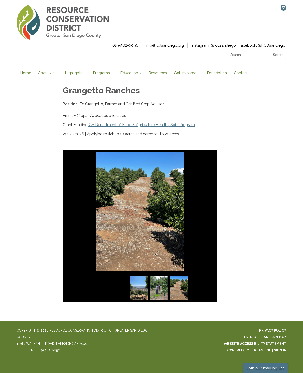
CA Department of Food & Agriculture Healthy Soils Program (141, 125)
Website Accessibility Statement (255, 344)
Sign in (280, 350)
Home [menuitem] (25, 73)
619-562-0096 (125, 45)
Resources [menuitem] (157, 73)
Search (278, 55)
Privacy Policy (272, 330)
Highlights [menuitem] (73, 73)
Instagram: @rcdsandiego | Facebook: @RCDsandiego (238, 45)
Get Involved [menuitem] (185, 73)
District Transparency (264, 337)
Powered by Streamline (248, 350)
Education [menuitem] (129, 73)
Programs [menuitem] (101, 73)
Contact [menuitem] (241, 73)
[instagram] (283, 9)
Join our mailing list (265, 367)
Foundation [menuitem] (217, 73)
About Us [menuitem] (46, 73)
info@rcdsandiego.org (165, 45)
